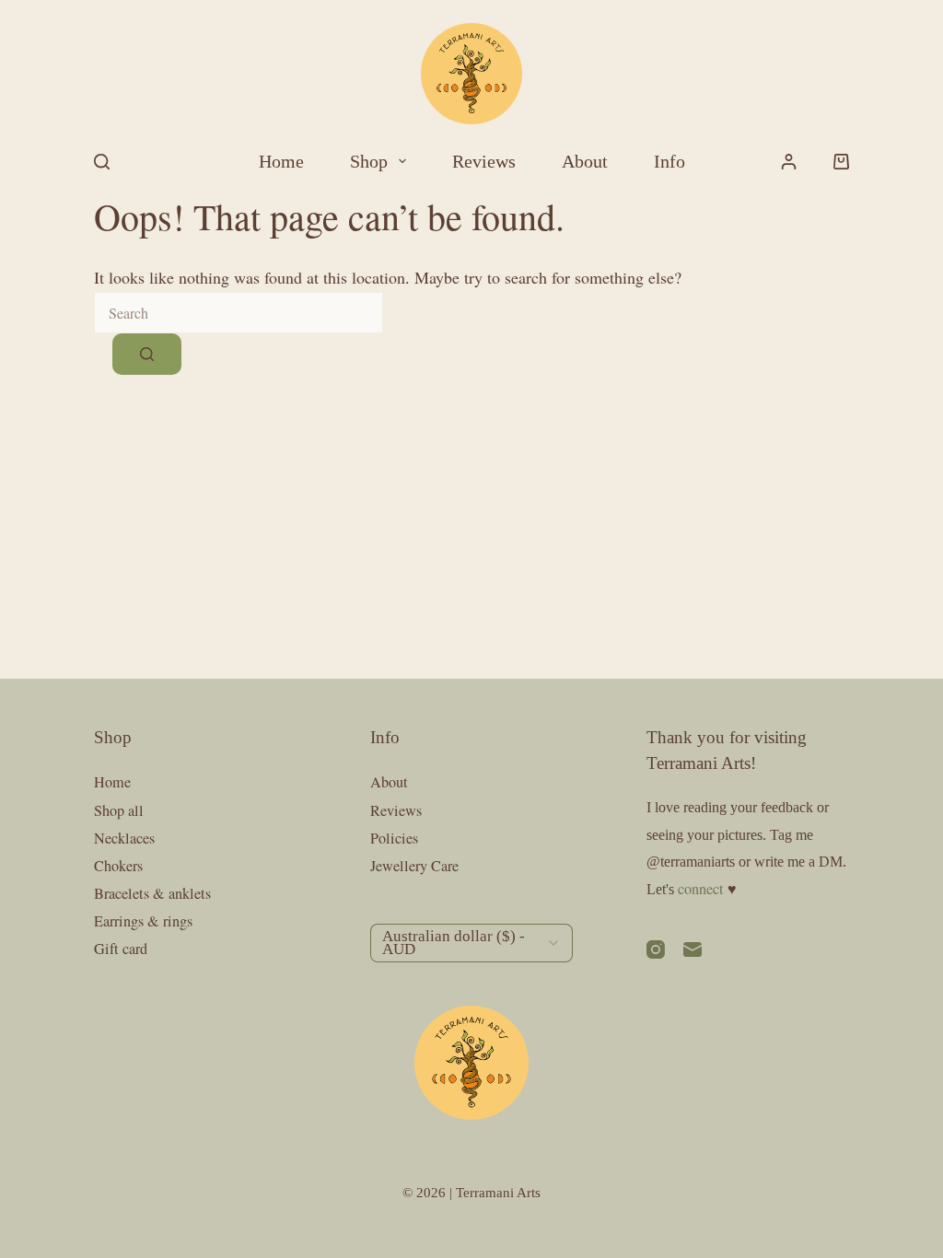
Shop (369, 161)
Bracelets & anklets (152, 893)
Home (281, 161)
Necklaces (124, 838)
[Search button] (146, 354)
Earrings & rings (143, 921)
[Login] (789, 161)
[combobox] (238, 312)
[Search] (102, 161)
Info (669, 161)
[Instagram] (655, 949)
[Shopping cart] (841, 161)
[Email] (692, 949)
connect (701, 889)
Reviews (484, 161)
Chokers (118, 866)
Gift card (120, 948)
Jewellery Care (414, 866)
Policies (394, 838)
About (585, 161)
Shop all (119, 810)
